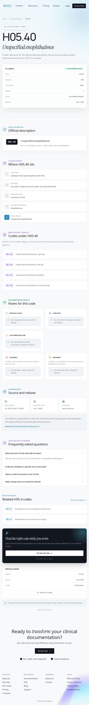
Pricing (5, 689)
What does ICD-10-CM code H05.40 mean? (23, 453)
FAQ (25, 682)
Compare (6, 693)
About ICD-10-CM (43, 610)
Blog (26, 686)
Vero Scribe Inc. (68, 408)
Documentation (31, 678)
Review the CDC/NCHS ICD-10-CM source (21, 426)
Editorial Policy (73, 678)
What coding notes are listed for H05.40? (23, 482)
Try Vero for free (43, 553)
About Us (49, 678)
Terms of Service (74, 682)
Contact (48, 682)
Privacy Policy (73, 686)
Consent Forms (73, 689)
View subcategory (77, 500)
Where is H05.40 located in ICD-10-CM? (22, 474)
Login (67, 6)
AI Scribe (6, 682)
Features (6, 678)
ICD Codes (6, 686)
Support (27, 689)
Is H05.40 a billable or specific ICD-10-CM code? (25, 467)
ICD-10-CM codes (16, 19)
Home (4, 19)
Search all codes (46, 592)
